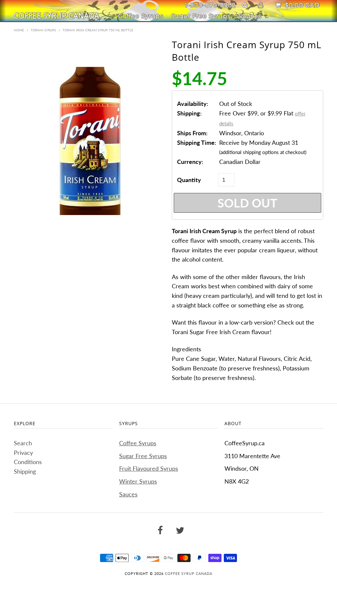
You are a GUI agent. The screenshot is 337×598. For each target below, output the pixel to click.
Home (19, 30)
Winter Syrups (138, 481)
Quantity (189, 179)
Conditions (28, 461)
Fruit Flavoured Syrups (148, 468)
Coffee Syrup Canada (56, 15)
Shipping (25, 471)
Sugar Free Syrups (201, 16)
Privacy (23, 452)
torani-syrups (43, 30)
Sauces (250, 16)
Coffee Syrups (140, 16)
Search (23, 443)
